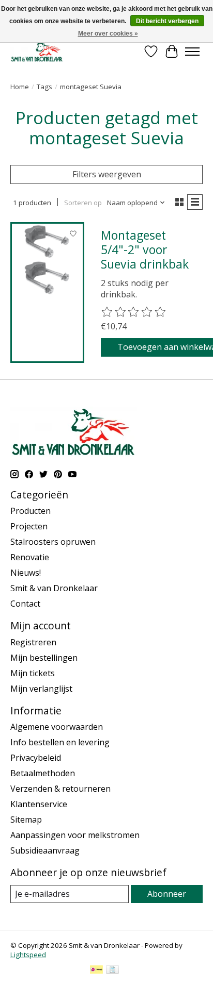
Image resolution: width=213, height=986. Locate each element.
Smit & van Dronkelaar (54, 588)
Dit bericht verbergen (167, 21)
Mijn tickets (32, 673)
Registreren (33, 642)
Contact (25, 603)
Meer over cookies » (108, 33)
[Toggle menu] (192, 51)
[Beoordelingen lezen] (134, 312)
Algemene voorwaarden (56, 726)
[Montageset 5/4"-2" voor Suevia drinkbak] (47, 259)
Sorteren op (83, 202)
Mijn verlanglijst (41, 688)
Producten (30, 510)
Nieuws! (25, 572)
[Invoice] (112, 970)
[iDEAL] (96, 970)
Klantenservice (38, 804)
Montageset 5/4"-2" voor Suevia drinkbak (145, 249)
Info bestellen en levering (60, 742)
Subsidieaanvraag (45, 850)
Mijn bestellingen (44, 657)
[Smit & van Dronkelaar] (37, 51)
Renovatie (29, 557)
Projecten (29, 526)
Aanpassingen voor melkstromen (75, 835)
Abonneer (166, 893)
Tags (44, 86)
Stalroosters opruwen (53, 541)
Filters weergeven (106, 174)
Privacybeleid (35, 757)
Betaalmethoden (42, 773)
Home (19, 86)
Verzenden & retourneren (60, 788)
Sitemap (26, 819)
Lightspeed (28, 954)
